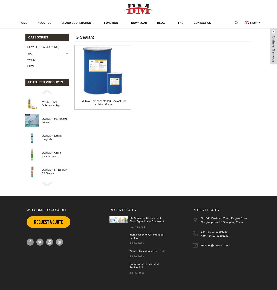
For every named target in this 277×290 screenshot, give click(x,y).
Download (139, 22)
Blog (161, 22)
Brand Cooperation (76, 22)
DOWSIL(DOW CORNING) (43, 46)
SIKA (30, 53)
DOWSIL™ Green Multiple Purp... (51, 154)
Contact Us (202, 22)
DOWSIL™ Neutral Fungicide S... (51, 137)
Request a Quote (48, 222)
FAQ (181, 22)
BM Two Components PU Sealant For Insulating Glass (103, 102)
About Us (44, 22)
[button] (47, 92)
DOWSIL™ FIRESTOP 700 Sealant (54, 171)
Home (23, 22)
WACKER (32, 59)
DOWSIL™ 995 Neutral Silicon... (54, 120)
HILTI (30, 66)
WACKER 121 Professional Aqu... (51, 104)
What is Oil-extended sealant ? (147, 250)
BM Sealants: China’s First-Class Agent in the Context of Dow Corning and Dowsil (146, 221)
